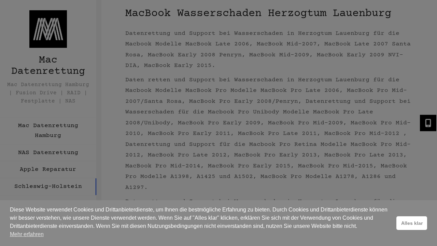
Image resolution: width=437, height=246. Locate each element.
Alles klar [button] (412, 223)
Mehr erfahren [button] (27, 234)
